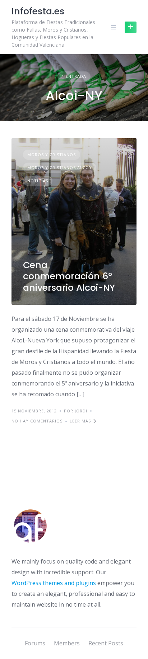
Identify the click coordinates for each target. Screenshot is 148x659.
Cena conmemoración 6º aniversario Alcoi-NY (69, 276)
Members (67, 643)
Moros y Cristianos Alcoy (59, 167)
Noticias (37, 180)
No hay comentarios (37, 421)
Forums (35, 643)
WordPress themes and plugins (53, 583)
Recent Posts (105, 643)
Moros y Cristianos (51, 154)
